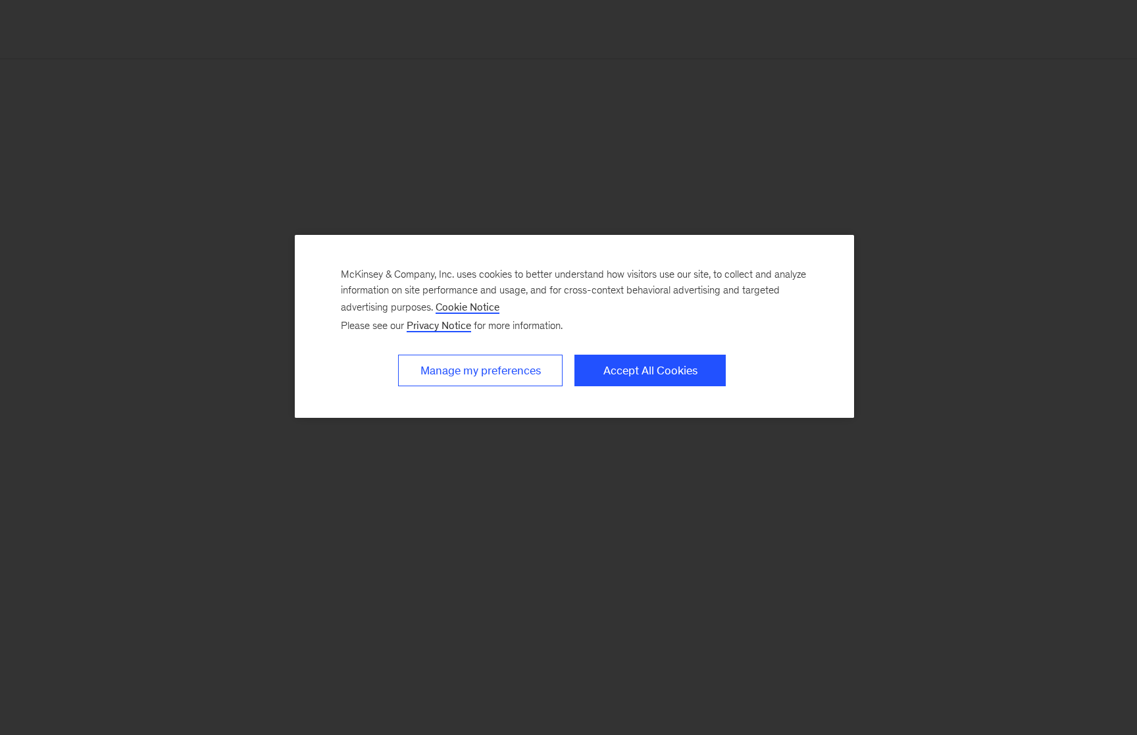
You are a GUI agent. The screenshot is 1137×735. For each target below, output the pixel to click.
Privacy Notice (439, 325)
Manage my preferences (480, 370)
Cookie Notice (467, 307)
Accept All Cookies (650, 370)
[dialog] (574, 326)
